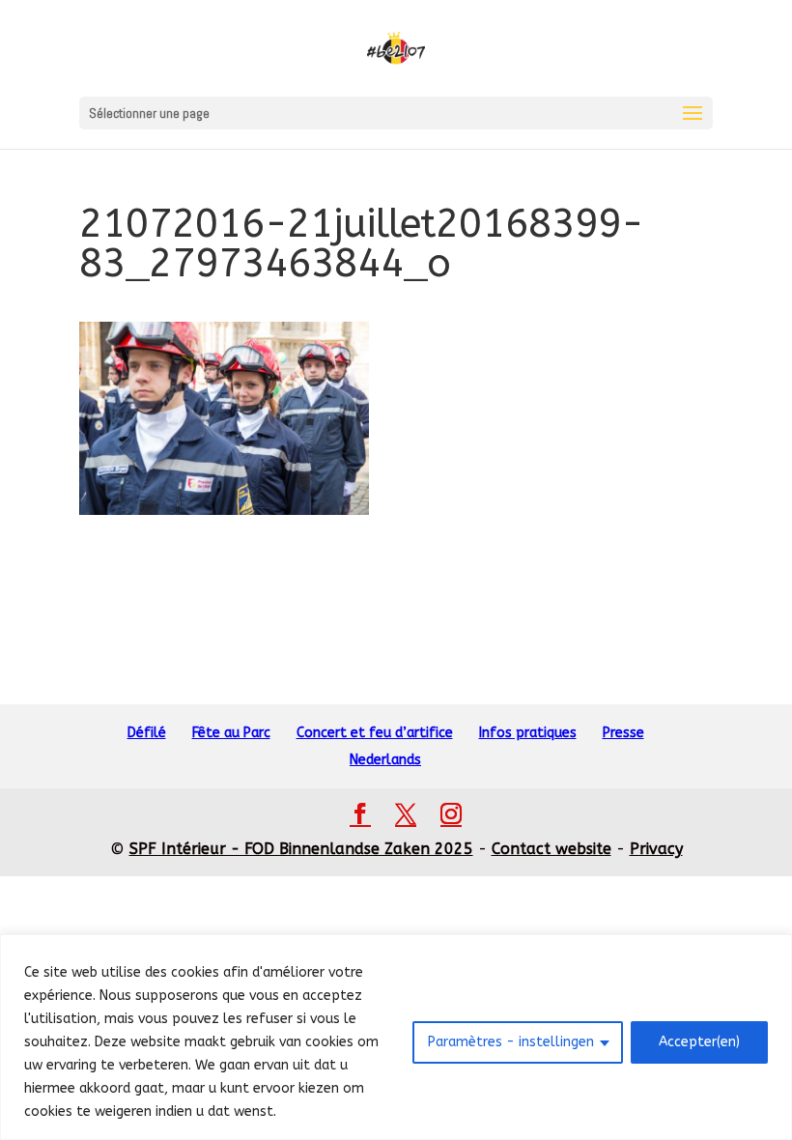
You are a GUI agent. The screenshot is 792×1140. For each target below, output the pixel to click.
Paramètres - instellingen (511, 1042)
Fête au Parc (231, 733)
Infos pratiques (528, 733)
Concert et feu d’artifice (375, 733)
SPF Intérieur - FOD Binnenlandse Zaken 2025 (301, 849)
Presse (623, 733)
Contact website (551, 849)
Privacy (656, 849)
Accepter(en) (699, 1042)
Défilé (146, 733)
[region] (396, 1037)
